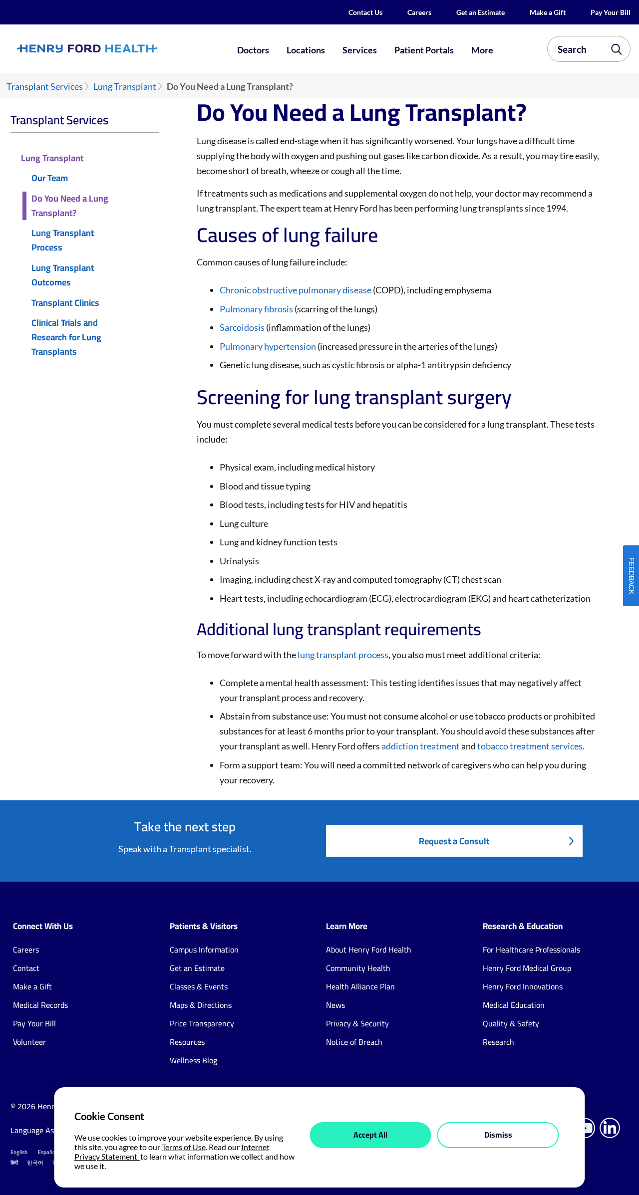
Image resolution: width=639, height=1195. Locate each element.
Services (359, 49)
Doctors (253, 49)
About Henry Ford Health (368, 949)
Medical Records (40, 1004)
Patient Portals (424, 49)
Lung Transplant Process (62, 240)
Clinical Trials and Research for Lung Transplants (66, 337)
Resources (187, 1041)
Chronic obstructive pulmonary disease (295, 289)
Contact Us (365, 12)
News (335, 1004)
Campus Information (204, 949)
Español (47, 1152)
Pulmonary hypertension (268, 346)
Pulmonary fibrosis (256, 308)
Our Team (49, 178)
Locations (306, 49)
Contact (26, 967)
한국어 (35, 1163)
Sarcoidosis (242, 327)
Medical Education (514, 1004)
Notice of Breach (354, 1041)
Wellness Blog (193, 1060)
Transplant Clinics (65, 303)
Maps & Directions (201, 1004)
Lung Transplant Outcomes (62, 275)
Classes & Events (199, 986)
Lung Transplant (124, 86)
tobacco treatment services (530, 745)
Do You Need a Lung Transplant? (69, 206)
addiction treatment (420, 745)
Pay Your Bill (611, 12)
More (482, 49)
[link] (118, 48)
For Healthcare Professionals (531, 949)
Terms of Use (184, 1147)
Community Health (358, 967)
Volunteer (29, 1041)
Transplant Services (44, 86)
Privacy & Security (357, 1023)
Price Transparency (202, 1023)
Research (498, 1041)
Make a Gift (548, 12)
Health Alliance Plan (360, 986)
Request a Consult (454, 841)
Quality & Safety (511, 1023)
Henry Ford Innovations (523, 986)
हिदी (14, 1163)
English (18, 1152)
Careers (419, 12)
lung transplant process (343, 654)
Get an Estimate (480, 12)
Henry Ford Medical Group (527, 967)
